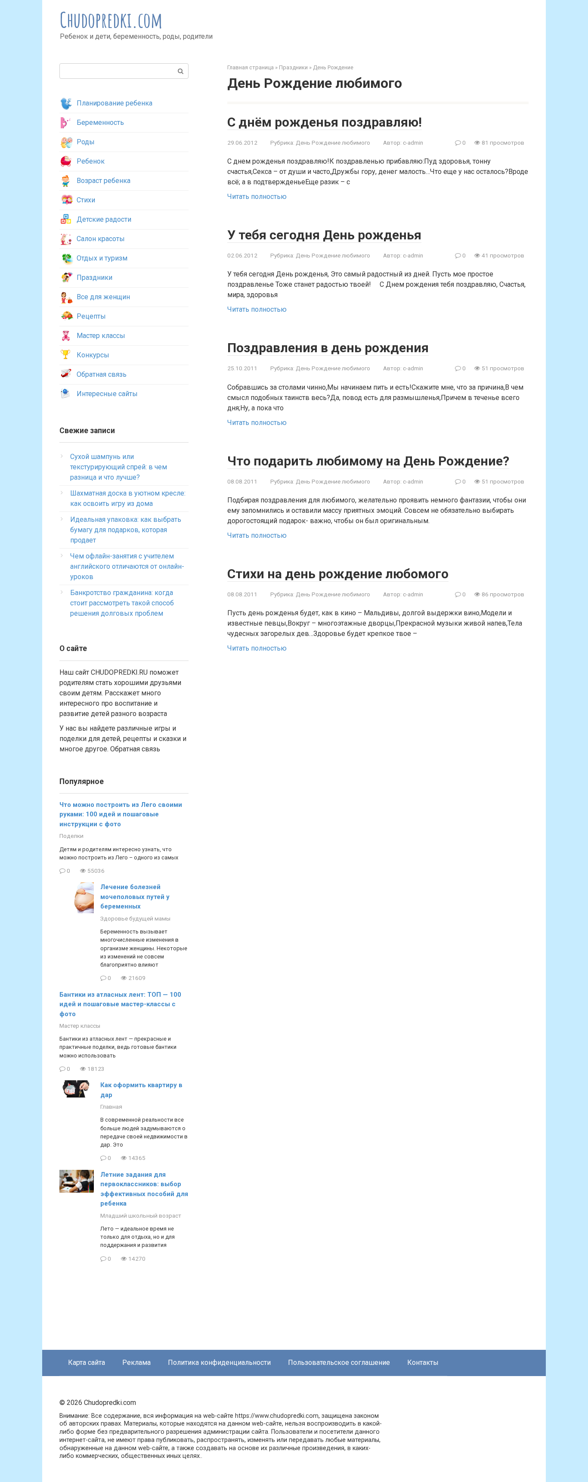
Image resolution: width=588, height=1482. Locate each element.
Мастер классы (101, 336)
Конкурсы (93, 355)
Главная (111, 1106)
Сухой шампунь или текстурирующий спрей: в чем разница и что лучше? (118, 467)
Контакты (423, 1362)
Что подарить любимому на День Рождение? (368, 460)
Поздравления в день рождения (328, 347)
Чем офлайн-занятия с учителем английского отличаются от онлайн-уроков (127, 566)
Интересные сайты (107, 394)
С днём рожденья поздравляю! (324, 122)
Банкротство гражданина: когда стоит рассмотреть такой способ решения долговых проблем (122, 603)
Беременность (100, 122)
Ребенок (91, 161)
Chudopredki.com (111, 19)
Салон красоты (101, 239)
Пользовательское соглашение (339, 1362)
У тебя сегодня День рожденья (324, 234)
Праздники (293, 67)
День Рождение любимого (333, 142)
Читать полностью (257, 196)
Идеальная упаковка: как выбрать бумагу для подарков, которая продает (125, 529)
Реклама (136, 1362)
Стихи (86, 200)
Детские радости (104, 219)
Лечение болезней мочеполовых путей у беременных (135, 896)
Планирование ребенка (114, 103)
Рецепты (91, 316)
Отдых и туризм (102, 258)
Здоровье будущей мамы (135, 918)
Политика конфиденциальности (219, 1362)
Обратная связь (102, 374)
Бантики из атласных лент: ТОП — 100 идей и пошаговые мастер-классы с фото (120, 1004)
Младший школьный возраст (140, 1215)
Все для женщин (103, 297)
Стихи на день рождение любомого (338, 573)
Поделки (71, 835)
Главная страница (250, 67)
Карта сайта (86, 1362)
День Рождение (333, 67)
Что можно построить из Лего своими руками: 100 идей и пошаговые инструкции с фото (120, 814)
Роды (86, 142)
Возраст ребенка (103, 181)
